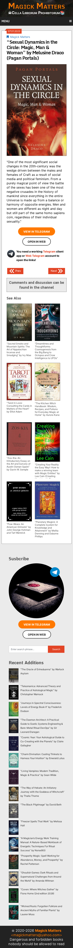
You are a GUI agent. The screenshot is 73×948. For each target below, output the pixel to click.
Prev (17, 270)
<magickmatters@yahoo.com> (36, 935)
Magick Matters (20, 36)
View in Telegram (36, 231)
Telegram (49, 251)
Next (54, 270)
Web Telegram (35, 255)
